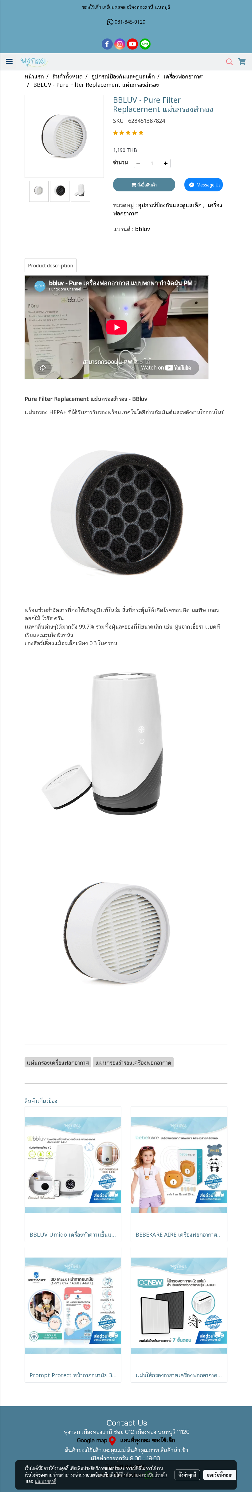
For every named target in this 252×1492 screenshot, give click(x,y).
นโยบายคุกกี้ (45, 1481)
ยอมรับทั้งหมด (220, 1475)
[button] (227, 62)
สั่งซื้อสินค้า (146, 184)
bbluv (142, 228)
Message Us (208, 184)
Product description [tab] (50, 265)
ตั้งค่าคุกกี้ (187, 1475)
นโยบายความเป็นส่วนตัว (145, 1475)
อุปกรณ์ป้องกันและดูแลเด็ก (170, 204)
